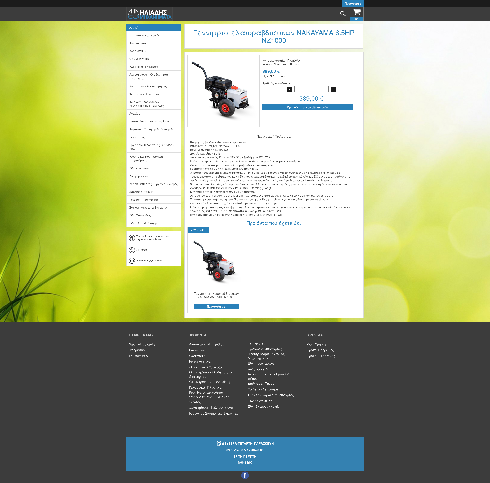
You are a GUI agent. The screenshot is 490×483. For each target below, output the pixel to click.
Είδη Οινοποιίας (140, 215)
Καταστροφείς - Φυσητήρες (148, 86)
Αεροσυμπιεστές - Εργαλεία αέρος (153, 184)
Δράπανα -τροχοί (141, 192)
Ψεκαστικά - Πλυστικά (144, 94)
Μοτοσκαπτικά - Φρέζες (145, 35)
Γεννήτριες (137, 137)
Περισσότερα (216, 306)
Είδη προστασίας (140, 168)
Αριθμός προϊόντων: (276, 83)
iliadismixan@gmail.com (149, 260)
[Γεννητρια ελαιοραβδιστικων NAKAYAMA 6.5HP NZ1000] (216, 262)
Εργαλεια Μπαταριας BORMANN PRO (151, 147)
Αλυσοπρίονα (138, 43)
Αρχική (133, 27)
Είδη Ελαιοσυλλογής (143, 223)
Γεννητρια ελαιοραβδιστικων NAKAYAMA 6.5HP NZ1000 (216, 295)
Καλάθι (357, 18)
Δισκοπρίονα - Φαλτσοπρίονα (149, 121)
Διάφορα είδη (139, 176)
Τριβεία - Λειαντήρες (143, 199)
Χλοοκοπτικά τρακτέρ (143, 66)
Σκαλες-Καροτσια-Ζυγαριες (148, 207)
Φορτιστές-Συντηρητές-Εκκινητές (151, 129)
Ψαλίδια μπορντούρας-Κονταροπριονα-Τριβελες (146, 104)
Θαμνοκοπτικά (139, 59)
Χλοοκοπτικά (137, 51)
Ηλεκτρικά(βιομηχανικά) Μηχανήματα (146, 158)
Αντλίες (134, 113)
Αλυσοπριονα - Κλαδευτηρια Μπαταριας (148, 76)
